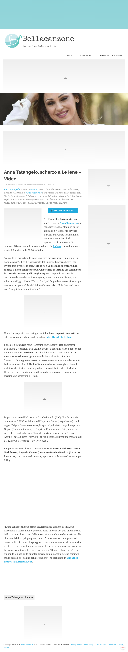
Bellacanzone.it (27, 644)
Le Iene (33, 189)
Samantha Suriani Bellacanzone (32, 184)
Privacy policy (76, 644)
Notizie (51, 184)
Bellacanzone (48, 39)
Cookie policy (88, 644)
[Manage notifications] (123, 648)
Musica (70, 56)
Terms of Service (101, 644)
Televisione (86, 56)
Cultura (102, 56)
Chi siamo (117, 56)
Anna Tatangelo (12, 189)
